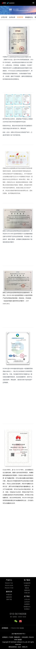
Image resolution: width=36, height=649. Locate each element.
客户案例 (27, 580)
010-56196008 (18, 613)
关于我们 (27, 596)
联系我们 (27, 609)
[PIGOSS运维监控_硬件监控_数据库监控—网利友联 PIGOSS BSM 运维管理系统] (8, 3)
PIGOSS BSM (9, 585)
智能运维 (27, 590)
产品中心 (9, 580)
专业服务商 (27, 583)
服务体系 (9, 597)
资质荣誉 (20, 17)
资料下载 (9, 599)
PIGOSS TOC (9, 583)
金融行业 (27, 585)
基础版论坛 (29, 17)
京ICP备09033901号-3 (18, 634)
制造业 (27, 588)
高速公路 (27, 593)
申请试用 (9, 594)
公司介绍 (4, 17)
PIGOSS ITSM (9, 588)
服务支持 (9, 591)
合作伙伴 (12, 17)
